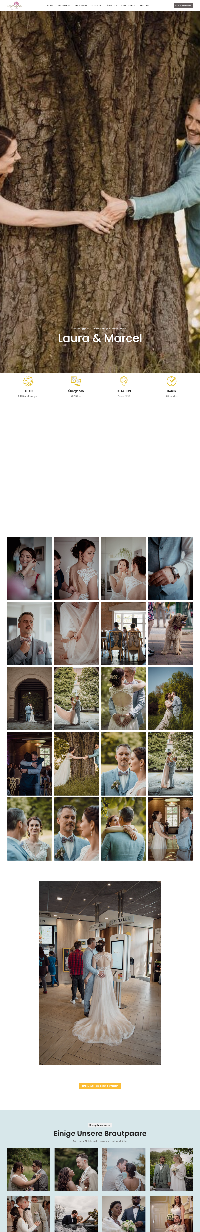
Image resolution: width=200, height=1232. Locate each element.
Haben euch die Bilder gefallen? (100, 1085)
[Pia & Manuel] (171, 1169)
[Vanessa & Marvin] (28, 1169)
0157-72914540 (185, 5)
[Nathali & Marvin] (123, 1169)
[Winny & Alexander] (76, 1169)
